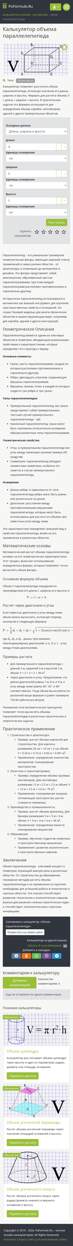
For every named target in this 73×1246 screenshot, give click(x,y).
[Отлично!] (63, 232)
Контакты (10, 1239)
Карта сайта (27, 1239)
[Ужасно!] (37, 232)
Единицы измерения (20, 152)
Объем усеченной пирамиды (33, 1122)
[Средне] (50, 232)
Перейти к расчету (22, 1076)
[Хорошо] (57, 232)
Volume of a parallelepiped (45, 945)
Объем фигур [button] (25, 80)
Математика (12, 1017)
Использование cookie (52, 1239)
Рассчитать (56, 222)
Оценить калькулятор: (23, 233)
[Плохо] (43, 232)
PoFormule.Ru (20, 6)
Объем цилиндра (23, 1051)
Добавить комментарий (20, 982)
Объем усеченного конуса (31, 1189)
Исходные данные (18, 125)
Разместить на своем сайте (25, 932)
